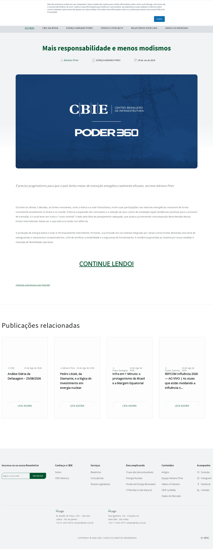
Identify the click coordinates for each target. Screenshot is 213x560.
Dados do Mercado (171, 496)
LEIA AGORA (25, 405)
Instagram (206, 478)
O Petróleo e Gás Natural (139, 490)
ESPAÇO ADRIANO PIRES (79, 28)
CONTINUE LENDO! (106, 263)
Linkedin (205, 490)
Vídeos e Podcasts (171, 484)
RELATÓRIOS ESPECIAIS (144, 28)
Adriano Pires (71, 60)
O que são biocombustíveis (139, 472)
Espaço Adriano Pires (172, 478)
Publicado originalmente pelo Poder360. (33, 285)
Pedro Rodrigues (120, 370)
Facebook (206, 484)
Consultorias (97, 478)
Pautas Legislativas (100, 484)
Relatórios (96, 472)
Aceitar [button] (159, 19)
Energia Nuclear (134, 478)
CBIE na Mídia (169, 490)
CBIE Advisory (62, 478)
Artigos (165, 472)
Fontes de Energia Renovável (140, 484)
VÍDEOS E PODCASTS (112, 28)
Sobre (58, 472)
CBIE (12, 368)
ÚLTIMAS (29, 28)
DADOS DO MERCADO (176, 28)
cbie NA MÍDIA (50, 28)
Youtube (205, 472)
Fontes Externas (172, 370)
